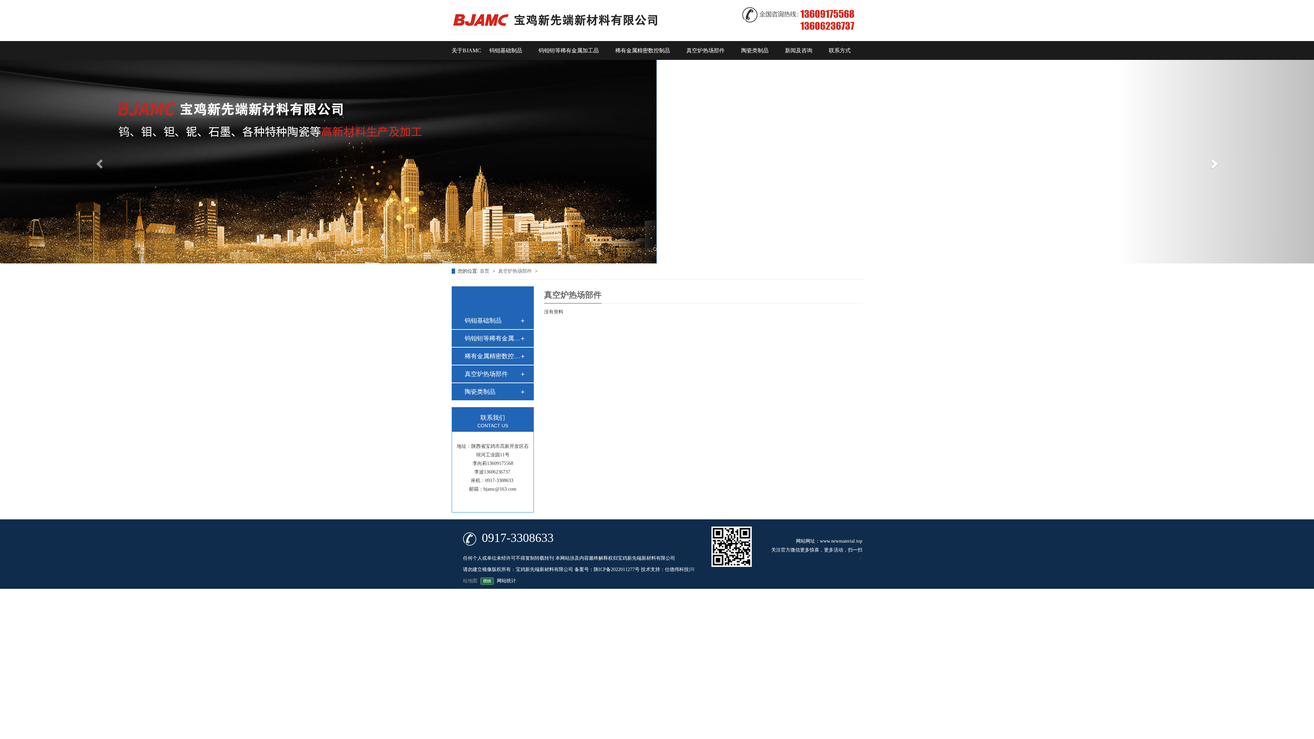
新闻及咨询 (798, 50)
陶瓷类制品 (755, 50)
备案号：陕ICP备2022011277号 (607, 569)
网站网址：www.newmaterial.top (829, 541)
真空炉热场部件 (705, 50)
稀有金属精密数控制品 (642, 50)
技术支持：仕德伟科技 (665, 569)
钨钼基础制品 (505, 50)
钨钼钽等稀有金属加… (492, 338)
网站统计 (506, 580)
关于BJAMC (466, 50)
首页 (485, 271)
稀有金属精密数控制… (492, 356)
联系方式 (840, 50)
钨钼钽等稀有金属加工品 (569, 50)
